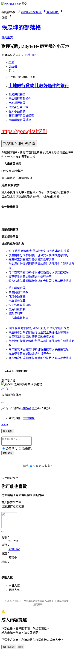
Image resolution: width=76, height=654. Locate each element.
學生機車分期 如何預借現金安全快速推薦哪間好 (38, 255)
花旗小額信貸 (16, 296)
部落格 (12, 66)
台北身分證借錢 (18, 107)
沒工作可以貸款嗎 (19, 305)
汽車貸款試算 (16, 300)
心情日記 (30, 55)
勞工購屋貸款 (16, 287)
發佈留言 (7, 453)
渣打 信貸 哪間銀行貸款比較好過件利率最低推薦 (38, 250)
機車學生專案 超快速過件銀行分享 (30, 276)
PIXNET (17, 601)
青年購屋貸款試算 (19, 119)
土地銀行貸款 (16, 102)
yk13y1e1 (7, 388)
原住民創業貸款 (18, 292)
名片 (11, 70)
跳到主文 (7, 37)
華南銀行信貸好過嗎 (21, 115)
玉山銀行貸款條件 (19, 98)
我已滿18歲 (8, 647)
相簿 (11, 62)
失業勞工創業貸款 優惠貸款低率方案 (31, 259)
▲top (4, 424)
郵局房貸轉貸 (16, 94)
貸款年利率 (15, 313)
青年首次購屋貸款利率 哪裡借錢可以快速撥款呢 (38, 272)
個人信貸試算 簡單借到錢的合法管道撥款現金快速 (39, 280)
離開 (20, 647)
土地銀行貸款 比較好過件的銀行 (38, 85)
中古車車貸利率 (18, 317)
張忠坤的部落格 (21, 27)
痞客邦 (26, 408)
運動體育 (29, 418)
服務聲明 (38, 604)
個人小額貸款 (16, 111)
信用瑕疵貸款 (16, 309)
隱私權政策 (63, 601)
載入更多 (7, 431)
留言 (34, 408)
